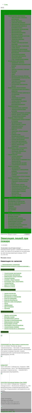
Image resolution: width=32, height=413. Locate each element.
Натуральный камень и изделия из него (19, 26)
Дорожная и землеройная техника (19, 170)
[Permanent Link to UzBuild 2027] (5, 363)
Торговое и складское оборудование (18, 81)
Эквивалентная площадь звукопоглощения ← (15, 266)
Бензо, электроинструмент (20, 138)
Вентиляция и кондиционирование (18, 103)
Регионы (11, 206)
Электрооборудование (19, 116)
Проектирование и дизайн (20, 179)
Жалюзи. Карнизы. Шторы (20, 76)
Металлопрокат (16, 31)
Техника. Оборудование (15, 118)
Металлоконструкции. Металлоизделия (18, 33)
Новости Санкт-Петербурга (16, 203)
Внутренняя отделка (14, 223)
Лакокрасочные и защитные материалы (20, 51)
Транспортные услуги (19, 189)
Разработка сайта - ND (8, 411)
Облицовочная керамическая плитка (20, 65)
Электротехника (13, 106)
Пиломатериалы (17, 37)
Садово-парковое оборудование (16, 157)
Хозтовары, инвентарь (19, 151)
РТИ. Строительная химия (20, 59)
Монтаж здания (13, 216)
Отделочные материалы (16, 61)
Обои (13, 67)
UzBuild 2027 (4, 365)
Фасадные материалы (19, 56)
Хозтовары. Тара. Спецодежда (17, 148)
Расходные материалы (19, 141)
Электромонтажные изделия (21, 112)
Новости (7, 198)
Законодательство (10, 293)
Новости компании (14, 204)
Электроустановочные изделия (18, 110)
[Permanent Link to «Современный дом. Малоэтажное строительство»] (5, 343)
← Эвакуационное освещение (10, 264)
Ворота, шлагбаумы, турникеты (18, 145)
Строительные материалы (16, 16)
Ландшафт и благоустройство (17, 224)
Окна (13, 74)
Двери (14, 72)
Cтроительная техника (15, 226)
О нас (6, 4)
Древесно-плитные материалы (17, 40)
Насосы (14, 133)
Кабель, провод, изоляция (20, 114)
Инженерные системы (15, 221)
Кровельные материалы (19, 49)
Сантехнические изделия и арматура (20, 90)
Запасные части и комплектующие (17, 127)
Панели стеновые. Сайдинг (20, 69)
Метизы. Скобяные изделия (20, 36)
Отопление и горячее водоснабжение (18, 98)
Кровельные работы (18, 184)
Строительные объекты (19, 164)
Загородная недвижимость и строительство (20, 160)
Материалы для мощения (20, 29)
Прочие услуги (16, 194)
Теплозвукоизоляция (18, 54)
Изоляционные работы (15, 218)
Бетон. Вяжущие (17, 21)
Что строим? (12, 209)
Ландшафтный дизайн (19, 163)
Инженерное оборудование (17, 87)
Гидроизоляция (17, 57)
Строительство (12, 154)
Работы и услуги (13, 178)
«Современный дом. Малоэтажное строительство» (15, 344)
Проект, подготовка (14, 214)
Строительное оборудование (21, 176)
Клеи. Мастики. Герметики (20, 46)
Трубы (14, 96)
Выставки (7, 229)
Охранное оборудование (19, 143)
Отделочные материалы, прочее (19, 85)
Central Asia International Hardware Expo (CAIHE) (14, 382)
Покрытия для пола (18, 62)
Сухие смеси (16, 47)
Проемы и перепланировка (17, 219)
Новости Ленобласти (10, 300)
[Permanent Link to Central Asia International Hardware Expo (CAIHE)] (5, 381)
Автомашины (16, 168)
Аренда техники (13, 166)
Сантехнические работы (19, 186)
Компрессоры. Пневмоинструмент (17, 135)
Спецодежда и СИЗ (18, 149)
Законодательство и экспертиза (18, 228)
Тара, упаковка (16, 153)
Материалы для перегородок (21, 24)
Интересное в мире (14, 199)
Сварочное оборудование (20, 131)
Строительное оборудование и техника (20, 120)
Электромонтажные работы (20, 188)
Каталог (6, 14)
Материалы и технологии (16, 201)
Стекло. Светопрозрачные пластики (19, 43)
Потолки (14, 71)
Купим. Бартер (16, 196)
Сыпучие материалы (18, 22)
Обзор (10, 211)
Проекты (7, 308)
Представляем (9, 307)
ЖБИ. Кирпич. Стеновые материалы (19, 18)
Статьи (6, 213)
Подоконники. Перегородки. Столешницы (20, 78)
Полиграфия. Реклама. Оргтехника (18, 192)
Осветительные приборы (20, 107)
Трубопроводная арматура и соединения (20, 93)
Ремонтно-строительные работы (19, 182)
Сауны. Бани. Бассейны (19, 101)
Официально (12, 208)
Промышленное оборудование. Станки (18, 123)
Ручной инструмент (18, 139)
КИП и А (14, 129)
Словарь (7, 231)
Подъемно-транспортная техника (19, 173)
